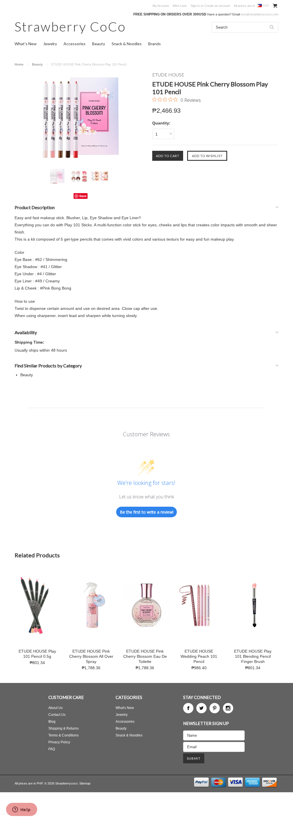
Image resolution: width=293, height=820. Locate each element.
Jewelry (50, 43)
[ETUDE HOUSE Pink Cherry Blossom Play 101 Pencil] (80, 117)
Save (82, 196)
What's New (26, 43)
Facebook (188, 708)
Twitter (201, 708)
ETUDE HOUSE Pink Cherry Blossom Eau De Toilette (145, 656)
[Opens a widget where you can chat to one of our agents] (21, 810)
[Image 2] (78, 173)
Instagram (228, 708)
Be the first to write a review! (146, 512)
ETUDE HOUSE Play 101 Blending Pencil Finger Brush (253, 656)
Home (19, 64)
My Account (161, 5)
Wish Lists (180, 5)
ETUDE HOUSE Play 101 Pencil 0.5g (37, 654)
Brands (154, 43)
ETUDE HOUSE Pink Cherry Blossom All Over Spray (91, 656)
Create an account (217, 5)
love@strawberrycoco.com (259, 14)
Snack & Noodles (127, 43)
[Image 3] (99, 172)
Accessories (75, 43)
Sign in (195, 5)
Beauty (98, 43)
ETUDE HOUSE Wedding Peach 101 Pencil (199, 656)
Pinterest (214, 708)
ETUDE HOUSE (168, 74)
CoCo (70, 26)
